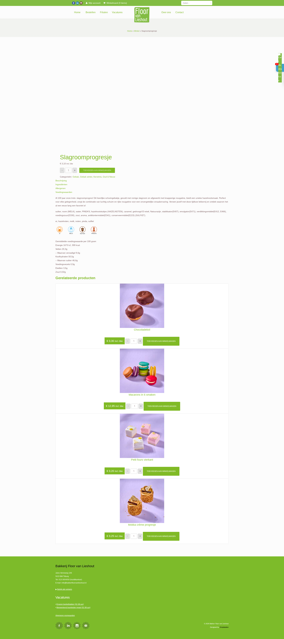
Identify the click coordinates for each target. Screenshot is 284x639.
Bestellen (91, 12)
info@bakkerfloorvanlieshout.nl (74, 583)
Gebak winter (86, 177)
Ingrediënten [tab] (61, 184)
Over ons (166, 12)
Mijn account (93, 3)
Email (85, 625)
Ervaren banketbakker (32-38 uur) (70, 604)
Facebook (59, 625)
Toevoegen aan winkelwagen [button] (161, 341)
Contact (179, 12)
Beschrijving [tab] (61, 180)
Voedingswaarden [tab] (63, 192)
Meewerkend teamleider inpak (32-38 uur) (73, 607)
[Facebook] (73, 2)
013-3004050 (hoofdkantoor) (70, 580)
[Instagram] (81, 2)
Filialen (104, 12)
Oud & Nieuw (109, 177)
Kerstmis (97, 177)
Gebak (76, 177)
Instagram (77, 625)
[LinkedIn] (77, 2)
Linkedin (68, 625)
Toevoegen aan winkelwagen (97, 170)
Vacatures (117, 12)
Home (77, 12)
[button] (280, 68)
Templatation (224, 627)
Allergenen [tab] (60, 188)
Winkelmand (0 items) (116, 3)
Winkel (136, 31)
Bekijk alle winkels (64, 589)
